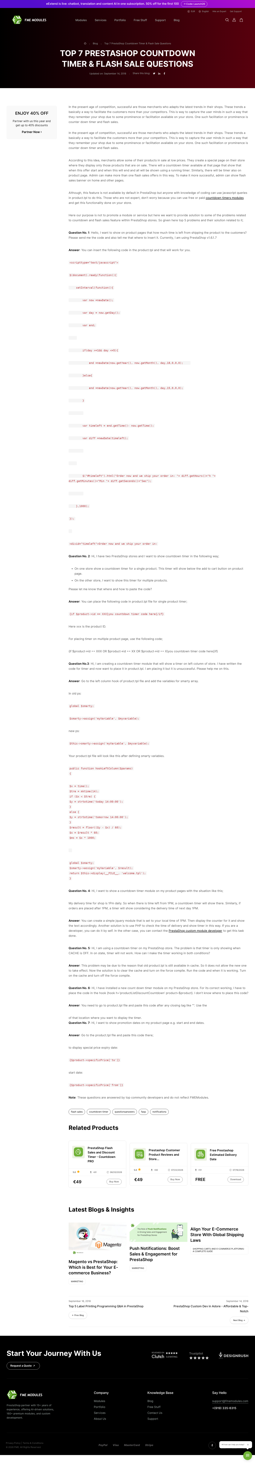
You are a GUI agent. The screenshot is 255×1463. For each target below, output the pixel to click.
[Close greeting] (248, 1444)
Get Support (236, 11)
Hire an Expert (219, 11)
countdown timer (98, 1111)
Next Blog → (239, 1320)
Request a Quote (21, 1365)
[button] (227, 20)
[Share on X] (154, 73)
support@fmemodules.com (230, 1401)
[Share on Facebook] (164, 73)
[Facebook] (212, 1445)
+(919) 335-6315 (224, 1408)
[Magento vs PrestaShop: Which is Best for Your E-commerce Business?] (98, 1239)
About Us (100, 1418)
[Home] (85, 43)
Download (235, 1179)
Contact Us (154, 1412)
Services (100, 20)
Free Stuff (140, 20)
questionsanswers (125, 1111)
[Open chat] (247, 1455)
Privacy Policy (13, 1443)
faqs (143, 1111)
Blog (177, 20)
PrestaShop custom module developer (195, 930)
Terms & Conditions (33, 1443)
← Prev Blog (78, 1315)
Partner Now (31, 132)
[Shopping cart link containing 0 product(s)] (241, 20)
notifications (159, 1111)
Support (160, 20)
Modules (81, 20)
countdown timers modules (225, 198)
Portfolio (120, 20)
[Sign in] (234, 20)
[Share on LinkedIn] (159, 73)
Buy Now (114, 1181)
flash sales (77, 1111)
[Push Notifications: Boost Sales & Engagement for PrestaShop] (159, 1232)
